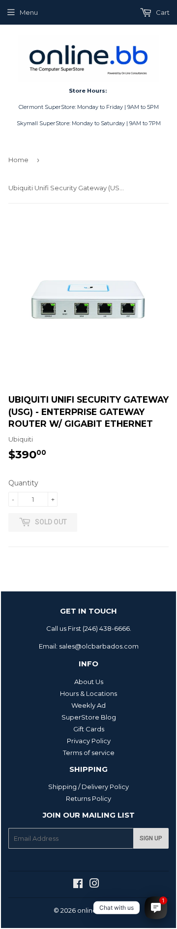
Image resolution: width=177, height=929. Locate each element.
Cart (162, 12)
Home (18, 160)
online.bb (92, 910)
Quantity (23, 483)
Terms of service (89, 753)
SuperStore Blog (88, 717)
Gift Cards (88, 729)
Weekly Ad (88, 705)
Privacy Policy (89, 741)
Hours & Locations (88, 693)
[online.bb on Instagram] (94, 885)
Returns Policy (88, 798)
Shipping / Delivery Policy (88, 787)
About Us (88, 682)
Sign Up (151, 838)
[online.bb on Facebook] (78, 885)
